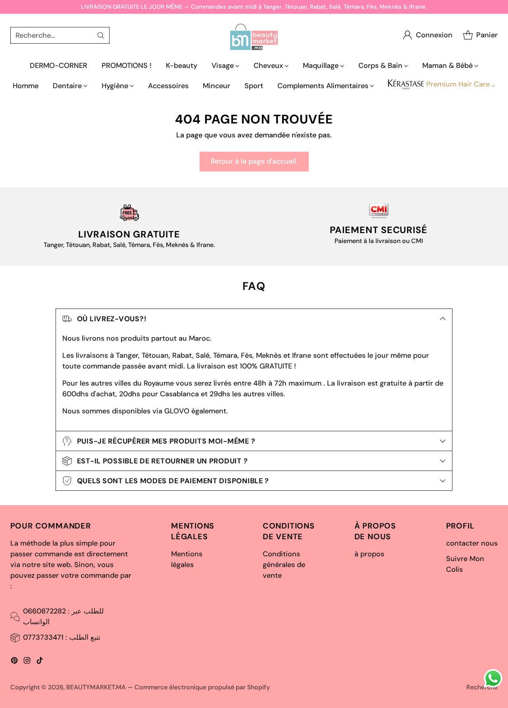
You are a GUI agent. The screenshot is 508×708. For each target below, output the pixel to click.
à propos (369, 554)
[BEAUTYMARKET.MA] (254, 35)
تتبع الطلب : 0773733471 (61, 637)
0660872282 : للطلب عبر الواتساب (63, 616)
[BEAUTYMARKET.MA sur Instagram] (27, 662)
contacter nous (472, 543)
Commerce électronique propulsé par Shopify (202, 687)
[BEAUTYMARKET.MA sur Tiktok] (39, 662)
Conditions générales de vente (284, 564)
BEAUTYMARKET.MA (96, 687)
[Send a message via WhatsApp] (493, 678)
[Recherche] (101, 35)
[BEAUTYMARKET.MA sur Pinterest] (14, 662)
